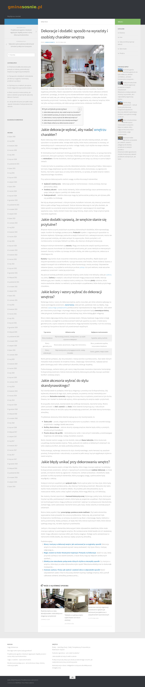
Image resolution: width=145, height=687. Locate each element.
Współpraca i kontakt (14, 16)
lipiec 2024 (12, 187)
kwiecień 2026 (13, 146)
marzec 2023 (13, 236)
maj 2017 (11, 441)
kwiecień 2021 (13, 309)
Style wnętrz (123, 49)
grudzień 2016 (13, 464)
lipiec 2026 (12, 137)
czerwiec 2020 (13, 355)
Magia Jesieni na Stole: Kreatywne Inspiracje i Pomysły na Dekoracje (70, 553)
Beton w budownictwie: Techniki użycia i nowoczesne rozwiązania (127, 122)
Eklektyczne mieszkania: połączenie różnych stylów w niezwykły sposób (72, 561)
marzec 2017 (13, 450)
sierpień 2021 (13, 291)
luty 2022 (11, 264)
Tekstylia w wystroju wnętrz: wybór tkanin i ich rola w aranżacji (74, 617)
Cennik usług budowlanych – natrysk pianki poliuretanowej (127, 105)
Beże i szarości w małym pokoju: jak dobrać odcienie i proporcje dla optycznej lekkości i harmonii (20, 94)
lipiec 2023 (12, 218)
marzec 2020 (13, 368)
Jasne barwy (69, 305)
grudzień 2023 (13, 200)
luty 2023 (11, 241)
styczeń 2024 (13, 196)
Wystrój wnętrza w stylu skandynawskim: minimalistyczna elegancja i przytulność (51, 613)
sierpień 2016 (13, 482)
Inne (121, 37)
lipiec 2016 (12, 486)
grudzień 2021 (13, 273)
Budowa (122, 33)
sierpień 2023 (13, 214)
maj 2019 (11, 386)
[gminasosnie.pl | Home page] (25, 7)
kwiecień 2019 (13, 391)
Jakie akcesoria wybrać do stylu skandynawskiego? (60, 120)
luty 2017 (11, 455)
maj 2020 (11, 359)
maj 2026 (11, 141)
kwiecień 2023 (13, 232)
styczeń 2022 (13, 268)
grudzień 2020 (13, 327)
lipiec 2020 (12, 350)
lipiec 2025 (12, 168)
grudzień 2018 (13, 409)
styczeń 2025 (13, 177)
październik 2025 (14, 164)
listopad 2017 (13, 432)
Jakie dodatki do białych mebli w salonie (64, 656)
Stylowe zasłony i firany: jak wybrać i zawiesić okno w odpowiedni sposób (72, 570)
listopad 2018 (13, 414)
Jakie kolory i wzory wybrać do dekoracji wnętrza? (60, 117)
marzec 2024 (13, 191)
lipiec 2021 (12, 296)
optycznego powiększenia (57, 307)
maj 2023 (11, 227)
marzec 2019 (13, 396)
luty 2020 (11, 373)
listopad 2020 (13, 332)
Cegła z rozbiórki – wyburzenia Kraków (19, 660)
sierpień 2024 (13, 182)
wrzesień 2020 (13, 341)
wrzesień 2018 (13, 418)
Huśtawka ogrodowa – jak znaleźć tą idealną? (65, 653)
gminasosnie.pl (50, 42)
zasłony (109, 275)
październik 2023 (14, 205)
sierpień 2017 (13, 436)
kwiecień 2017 (13, 446)
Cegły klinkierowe (12, 647)
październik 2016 (14, 473)
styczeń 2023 (13, 246)
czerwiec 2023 (13, 223)
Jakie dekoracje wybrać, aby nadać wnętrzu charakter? (61, 112)
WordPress (18, 683)
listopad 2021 (13, 277)
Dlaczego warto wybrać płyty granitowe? (19, 651)
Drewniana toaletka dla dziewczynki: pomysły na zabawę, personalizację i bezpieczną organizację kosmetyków (19, 69)
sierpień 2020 (13, 346)
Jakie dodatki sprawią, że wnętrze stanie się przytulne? (62, 115)
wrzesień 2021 (13, 286)
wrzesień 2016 (13, 477)
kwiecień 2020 (13, 364)
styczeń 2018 (13, 427)
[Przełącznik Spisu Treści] (78, 109)
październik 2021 (14, 282)
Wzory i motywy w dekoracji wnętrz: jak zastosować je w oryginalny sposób (72, 544)
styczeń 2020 (13, 377)
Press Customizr (29, 683)
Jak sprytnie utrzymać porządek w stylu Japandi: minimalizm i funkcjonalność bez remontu (20, 104)
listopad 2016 (13, 468)
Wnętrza (44, 22)
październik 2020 (14, 336)
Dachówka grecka (128, 70)
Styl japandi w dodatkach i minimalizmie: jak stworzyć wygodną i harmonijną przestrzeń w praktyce (20, 78)
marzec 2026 (13, 150)
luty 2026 (11, 155)
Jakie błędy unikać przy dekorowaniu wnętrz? (58, 123)
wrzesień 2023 (13, 209)
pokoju (82, 267)
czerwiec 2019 (13, 382)
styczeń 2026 (13, 159)
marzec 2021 (13, 314)
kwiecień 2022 (13, 255)
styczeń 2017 (13, 459)
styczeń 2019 (13, 405)
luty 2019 (11, 400)
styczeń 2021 (13, 323)
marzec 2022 (13, 259)
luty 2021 (11, 318)
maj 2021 (11, 305)
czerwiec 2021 (13, 300)
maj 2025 (11, 173)
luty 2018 (11, 423)
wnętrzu (100, 129)
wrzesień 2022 (13, 250)
